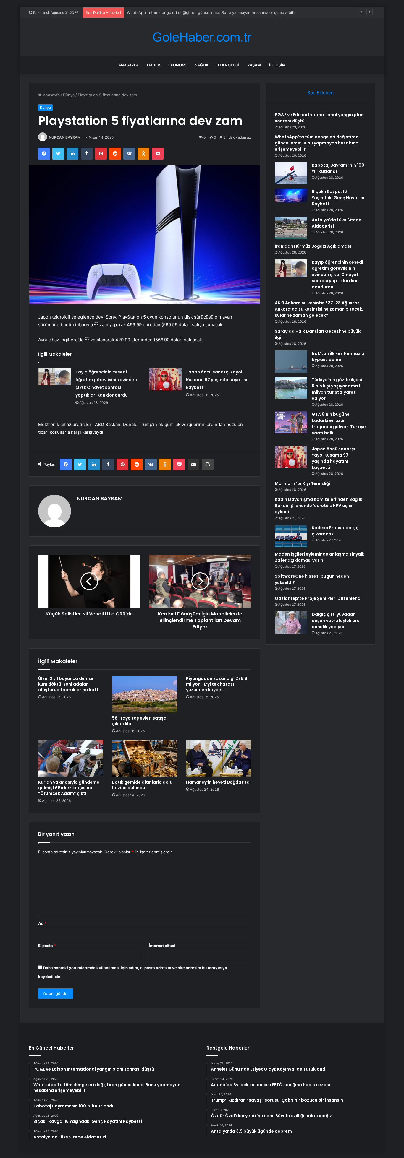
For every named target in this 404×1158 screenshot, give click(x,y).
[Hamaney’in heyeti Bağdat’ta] (218, 758)
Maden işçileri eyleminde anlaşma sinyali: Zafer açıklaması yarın (319, 557)
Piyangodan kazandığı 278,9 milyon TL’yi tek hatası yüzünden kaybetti (216, 684)
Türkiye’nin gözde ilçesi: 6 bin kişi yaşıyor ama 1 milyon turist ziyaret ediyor (337, 389)
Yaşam (254, 65)
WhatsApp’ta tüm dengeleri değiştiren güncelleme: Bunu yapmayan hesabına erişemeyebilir (211, 12)
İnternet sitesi (162, 945)
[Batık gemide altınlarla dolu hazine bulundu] (144, 758)
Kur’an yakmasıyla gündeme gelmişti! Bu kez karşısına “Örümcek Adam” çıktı (68, 787)
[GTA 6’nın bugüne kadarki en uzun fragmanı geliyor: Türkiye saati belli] (291, 422)
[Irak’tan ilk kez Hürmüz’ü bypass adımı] (291, 361)
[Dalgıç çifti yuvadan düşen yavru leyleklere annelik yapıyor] (291, 622)
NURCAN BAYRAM (65, 137)
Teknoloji (228, 65)
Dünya (69, 94)
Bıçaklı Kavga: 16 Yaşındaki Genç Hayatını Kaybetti (338, 198)
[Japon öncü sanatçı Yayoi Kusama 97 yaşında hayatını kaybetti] (165, 379)
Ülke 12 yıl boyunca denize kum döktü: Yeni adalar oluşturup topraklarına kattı (69, 684)
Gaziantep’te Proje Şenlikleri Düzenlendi (318, 598)
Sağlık (202, 65)
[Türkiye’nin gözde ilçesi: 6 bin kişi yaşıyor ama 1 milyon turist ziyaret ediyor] (291, 388)
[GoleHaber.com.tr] (202, 37)
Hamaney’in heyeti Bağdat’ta (218, 782)
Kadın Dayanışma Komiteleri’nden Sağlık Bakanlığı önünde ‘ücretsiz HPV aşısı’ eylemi (318, 505)
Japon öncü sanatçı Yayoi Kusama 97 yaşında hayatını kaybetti (216, 379)
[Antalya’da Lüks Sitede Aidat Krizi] (291, 228)
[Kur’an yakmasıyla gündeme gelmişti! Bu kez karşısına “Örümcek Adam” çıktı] (70, 758)
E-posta (47, 945)
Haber (153, 65)
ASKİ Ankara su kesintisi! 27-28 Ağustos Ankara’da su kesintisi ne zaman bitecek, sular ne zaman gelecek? (319, 309)
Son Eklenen (320, 92)
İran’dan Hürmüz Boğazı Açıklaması (313, 246)
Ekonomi (177, 65)
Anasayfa (128, 65)
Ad (42, 923)
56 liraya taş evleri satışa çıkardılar (139, 721)
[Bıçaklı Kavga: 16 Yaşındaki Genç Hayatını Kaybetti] (291, 200)
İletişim (277, 65)
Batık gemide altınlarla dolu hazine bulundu (142, 785)
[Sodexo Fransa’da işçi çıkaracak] (291, 536)
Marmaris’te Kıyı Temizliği (302, 483)
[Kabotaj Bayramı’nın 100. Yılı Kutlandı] (291, 173)
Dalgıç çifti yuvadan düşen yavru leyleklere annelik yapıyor (336, 620)
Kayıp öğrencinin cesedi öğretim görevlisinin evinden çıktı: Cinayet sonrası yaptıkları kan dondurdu (337, 274)
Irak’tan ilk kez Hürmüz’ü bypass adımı (338, 356)
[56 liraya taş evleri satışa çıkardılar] (144, 694)
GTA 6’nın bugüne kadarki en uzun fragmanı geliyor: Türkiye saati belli (339, 423)
